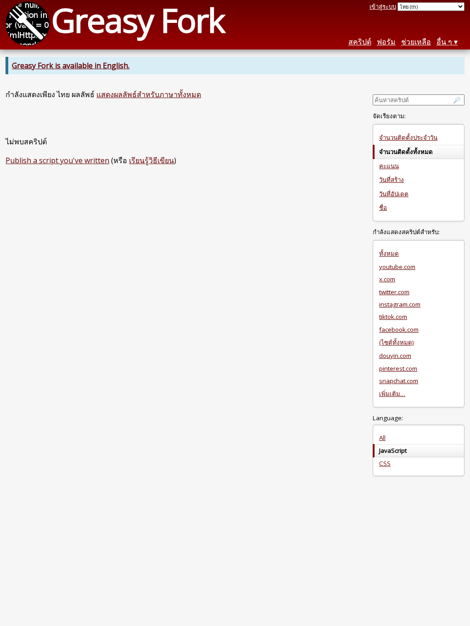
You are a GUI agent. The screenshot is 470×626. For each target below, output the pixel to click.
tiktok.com (393, 317)
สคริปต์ (359, 42)
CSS (385, 463)
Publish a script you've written (57, 160)
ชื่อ (383, 207)
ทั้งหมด (389, 253)
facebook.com (399, 329)
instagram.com (399, 304)
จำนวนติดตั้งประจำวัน (408, 137)
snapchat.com (398, 381)
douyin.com (395, 355)
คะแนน (389, 166)
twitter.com (394, 292)
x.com (387, 279)
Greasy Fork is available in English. (70, 65)
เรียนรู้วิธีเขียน (151, 160)
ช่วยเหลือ (416, 42)
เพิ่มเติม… (392, 394)
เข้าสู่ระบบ (382, 6)
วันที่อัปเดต (393, 194)
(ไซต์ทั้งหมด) (396, 342)
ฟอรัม (386, 42)
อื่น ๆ (444, 42)
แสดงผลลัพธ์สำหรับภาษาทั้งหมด (148, 94)
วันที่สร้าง (391, 180)
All (382, 438)
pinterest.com (398, 368)
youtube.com (397, 267)
